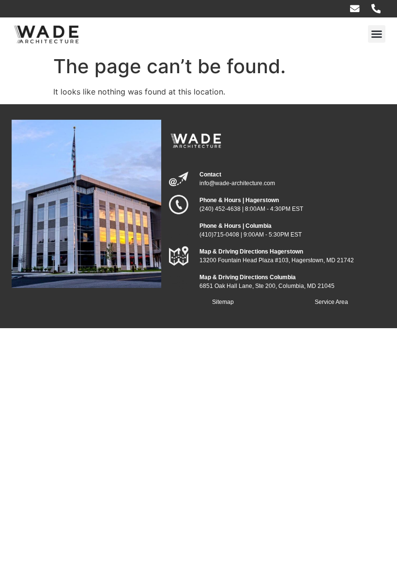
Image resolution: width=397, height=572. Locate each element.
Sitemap (223, 302)
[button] (376, 34)
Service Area (331, 302)
